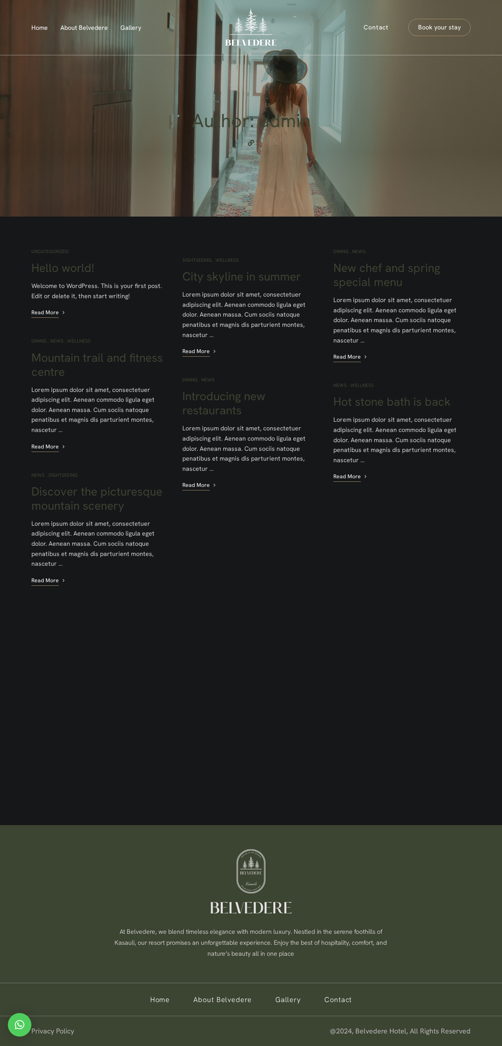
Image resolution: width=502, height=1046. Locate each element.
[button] (439, 27)
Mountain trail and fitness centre (97, 364)
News (57, 341)
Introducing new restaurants (223, 403)
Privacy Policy (52, 1030)
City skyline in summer (241, 276)
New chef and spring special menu (386, 275)
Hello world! (62, 267)
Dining (39, 341)
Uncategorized (50, 251)
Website (251, 143)
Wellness (79, 341)
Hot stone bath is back (392, 401)
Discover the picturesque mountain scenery (96, 498)
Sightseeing (63, 475)
